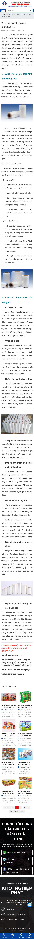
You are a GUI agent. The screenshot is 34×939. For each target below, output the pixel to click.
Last (22, 811)
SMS (12, 937)
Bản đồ (21, 937)
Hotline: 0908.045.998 (16, 852)
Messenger (30, 937)
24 (11, 811)
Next (16, 811)
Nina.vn (20, 930)
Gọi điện (4, 937)
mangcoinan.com (16, 674)
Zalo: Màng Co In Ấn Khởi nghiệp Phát (16, 861)
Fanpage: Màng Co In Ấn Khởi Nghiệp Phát (16, 871)
